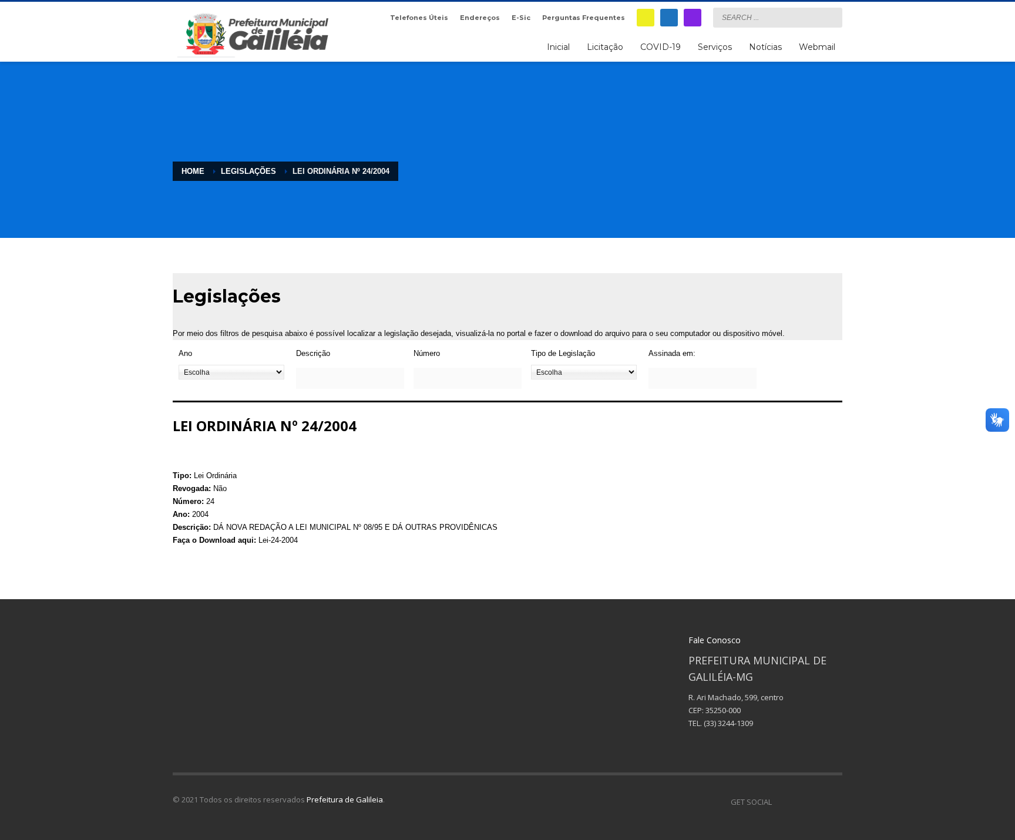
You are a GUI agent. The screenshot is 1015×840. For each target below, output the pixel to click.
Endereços (480, 18)
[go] (830, 17)
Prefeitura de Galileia (345, 799)
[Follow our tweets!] (798, 802)
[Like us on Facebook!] (780, 802)
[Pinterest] (816, 802)
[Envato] (833, 802)
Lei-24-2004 (278, 540)
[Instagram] (692, 17)
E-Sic (521, 18)
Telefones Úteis (419, 18)
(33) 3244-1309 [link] (728, 723)
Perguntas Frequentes (583, 18)
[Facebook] (669, 17)
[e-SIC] (645, 17)
